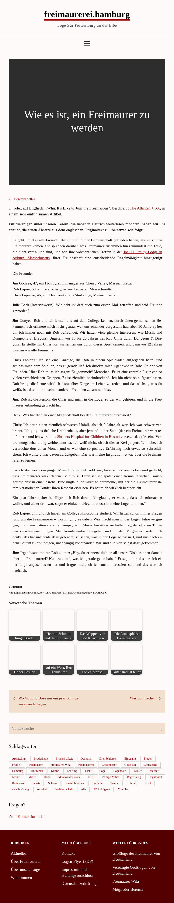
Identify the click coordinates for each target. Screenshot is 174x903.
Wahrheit (42, 789)
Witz (83, 789)
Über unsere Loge (25, 869)
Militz (32, 777)
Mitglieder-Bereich (127, 889)
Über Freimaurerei (25, 861)
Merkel (16, 777)
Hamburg (17, 771)
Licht (88, 771)
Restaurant (18, 783)
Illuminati (37, 771)
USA (148, 783)
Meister (154, 771)
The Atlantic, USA (145, 208)
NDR (91, 777)
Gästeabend (150, 764)
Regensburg (134, 777)
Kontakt (68, 853)
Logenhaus (119, 771)
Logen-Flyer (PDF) (77, 861)
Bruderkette (41, 758)
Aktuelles (18, 853)
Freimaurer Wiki (125, 881)
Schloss (52, 783)
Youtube (123, 789)
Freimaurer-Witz (60, 764)
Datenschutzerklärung (79, 883)
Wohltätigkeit (102, 789)
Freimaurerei (86, 764)
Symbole (97, 783)
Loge (102, 771)
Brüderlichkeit (64, 758)
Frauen (148, 758)
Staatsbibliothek (74, 783)
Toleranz (132, 783)
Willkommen (21, 877)
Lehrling (72, 771)
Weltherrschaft (64, 789)
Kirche (55, 771)
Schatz (36, 783)
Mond (47, 777)
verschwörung (20, 789)
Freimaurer (36, 764)
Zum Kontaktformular (27, 816)
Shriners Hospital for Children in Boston (88, 436)
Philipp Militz (110, 777)
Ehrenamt (130, 758)
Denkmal (86, 758)
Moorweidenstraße (69, 777)
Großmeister (109, 764)
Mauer (138, 771)
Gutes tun (130, 764)
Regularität (155, 777)
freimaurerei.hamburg (87, 14)
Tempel (114, 783)
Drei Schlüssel (107, 758)
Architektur (19, 758)
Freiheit (16, 764)
